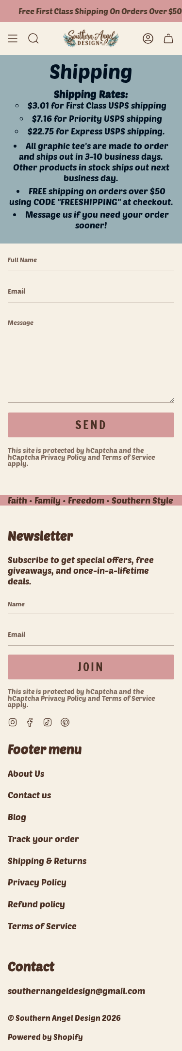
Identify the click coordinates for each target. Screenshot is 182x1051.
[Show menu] (12, 38)
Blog (17, 816)
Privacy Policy (63, 457)
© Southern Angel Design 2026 (64, 1017)
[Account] (148, 38)
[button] (33, 38)
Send (91, 424)
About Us (26, 773)
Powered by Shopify (45, 1036)
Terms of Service (128, 457)
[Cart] (168, 38)
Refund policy (36, 904)
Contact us (29, 794)
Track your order (43, 838)
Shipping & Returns (47, 860)
